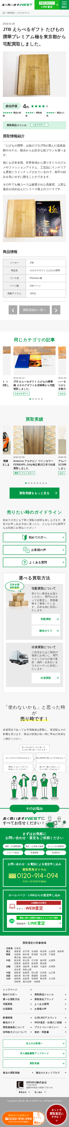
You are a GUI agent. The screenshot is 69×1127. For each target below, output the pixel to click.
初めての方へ (10, 994)
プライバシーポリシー (46, 1027)
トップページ (10, 990)
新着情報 (7, 1018)
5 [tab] (42, 399)
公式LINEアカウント (45, 1018)
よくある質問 (41, 1004)
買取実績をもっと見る (34, 493)
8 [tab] (46, 483)
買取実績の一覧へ (34, 309)
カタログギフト (23, 13)
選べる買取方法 (11, 999)
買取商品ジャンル (44, 994)
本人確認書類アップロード (34, 1053)
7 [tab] (43, 483)
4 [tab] (39, 399)
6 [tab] (40, 483)
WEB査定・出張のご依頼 (48, 1022)
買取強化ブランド (44, 999)
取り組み (38, 1092)
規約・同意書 (41, 1032)
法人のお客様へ (34, 1043)
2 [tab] (33, 399)
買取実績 (11, 13)
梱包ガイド (45, 630)
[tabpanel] (34, 371)
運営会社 (23, 1092)
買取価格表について (14, 1027)
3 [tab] (36, 399)
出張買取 (46, 677)
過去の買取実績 (11, 1073)
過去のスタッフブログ (48, 1073)
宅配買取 (46, 619)
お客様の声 (40, 1009)
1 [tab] (30, 399)
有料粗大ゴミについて (15, 1032)
